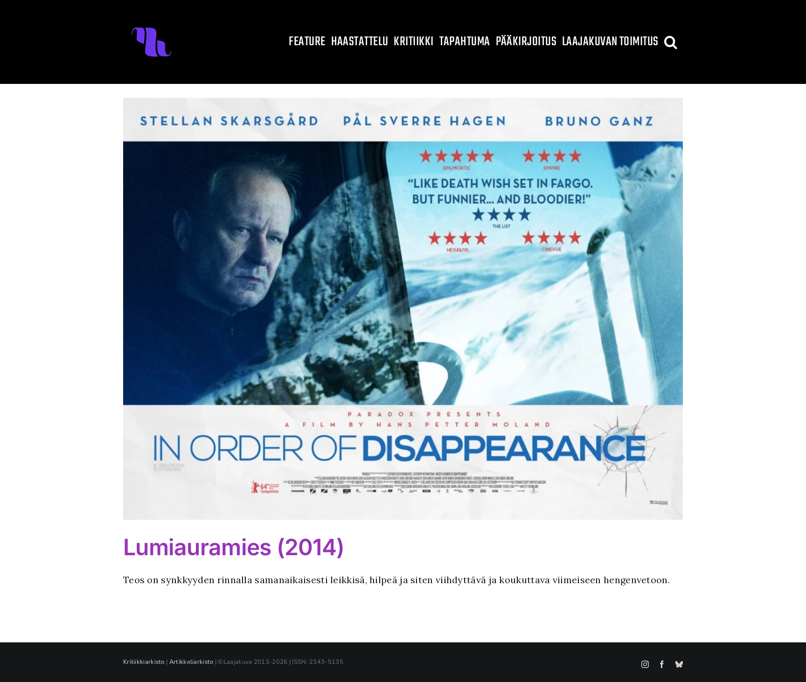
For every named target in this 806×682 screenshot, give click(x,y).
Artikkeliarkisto (191, 662)
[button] (670, 42)
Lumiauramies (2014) (233, 547)
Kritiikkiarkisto (144, 662)
